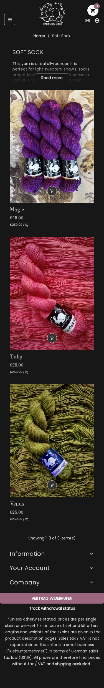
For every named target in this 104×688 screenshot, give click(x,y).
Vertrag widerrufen (52, 598)
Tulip (16, 357)
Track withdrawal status (52, 608)
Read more (52, 78)
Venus (17, 504)
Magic (17, 210)
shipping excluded (73, 664)
